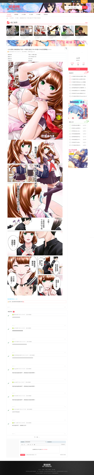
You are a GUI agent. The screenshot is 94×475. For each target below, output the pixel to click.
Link (28, 444)
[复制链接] (50, 49)
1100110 (15, 341)
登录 (42, 449)
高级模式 (63, 444)
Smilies (34, 444)
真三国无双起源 (16, 355)
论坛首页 (9, 14)
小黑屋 (46, 469)
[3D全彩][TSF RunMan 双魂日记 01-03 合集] (78, 93)
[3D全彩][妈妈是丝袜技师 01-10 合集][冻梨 (78, 84)
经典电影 (16, 14)
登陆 (74, 1)
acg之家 (10, 51)
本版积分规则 (63, 454)
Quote (30, 444)
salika (14, 382)
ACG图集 (38, 14)
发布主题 (78, 69)
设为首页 (10, 1)
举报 (65, 307)
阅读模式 (29, 51)
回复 (23, 301)
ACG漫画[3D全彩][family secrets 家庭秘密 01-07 (78, 82)
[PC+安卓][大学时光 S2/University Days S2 (78, 96)
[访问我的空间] (78, 56)
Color (24, 444)
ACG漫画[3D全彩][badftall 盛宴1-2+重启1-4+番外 (78, 76)
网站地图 (53, 469)
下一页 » (37, 437)
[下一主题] (34, 51)
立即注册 (45, 449)
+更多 (86, 22)
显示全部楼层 (24, 51)
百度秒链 (46, 14)
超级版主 (78, 60)
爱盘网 (7, 18)
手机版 (43, 469)
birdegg (15, 368)
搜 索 (85, 7)
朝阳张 (15, 314)
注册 (79, 1)
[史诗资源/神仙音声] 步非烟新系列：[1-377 (78, 87)
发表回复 (22, 454)
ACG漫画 (24, 14)
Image (26, 444)
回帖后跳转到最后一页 (31, 454)
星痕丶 (15, 422)
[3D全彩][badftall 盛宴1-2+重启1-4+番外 (78, 125)
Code (32, 444)
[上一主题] (33, 51)
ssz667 (15, 328)
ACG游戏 (31, 14)
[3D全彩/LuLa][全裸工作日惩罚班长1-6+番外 (78, 128)
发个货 (15, 395)
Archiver (39, 469)
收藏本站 (15, 1)
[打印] (31, 51)
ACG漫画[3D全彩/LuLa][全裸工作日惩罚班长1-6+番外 (78, 79)
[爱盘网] (14, 10)
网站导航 (84, 1)
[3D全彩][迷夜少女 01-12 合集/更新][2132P (78, 90)
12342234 (15, 409)
